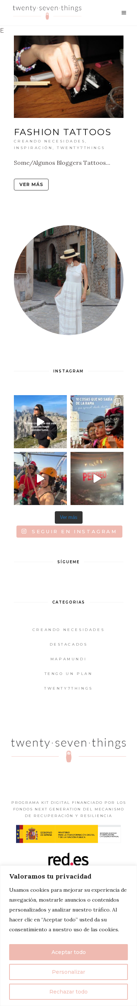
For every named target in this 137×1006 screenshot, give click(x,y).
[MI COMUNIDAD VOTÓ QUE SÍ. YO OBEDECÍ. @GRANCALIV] (40, 478)
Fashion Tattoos (62, 132)
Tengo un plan (69, 673)
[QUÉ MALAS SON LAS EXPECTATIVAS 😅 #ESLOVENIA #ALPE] (40, 421)
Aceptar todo (69, 952)
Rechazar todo (68, 991)
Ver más (31, 184)
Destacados (69, 644)
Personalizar (68, 972)
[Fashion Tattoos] (68, 77)
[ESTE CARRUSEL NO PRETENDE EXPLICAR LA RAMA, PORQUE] (97, 421)
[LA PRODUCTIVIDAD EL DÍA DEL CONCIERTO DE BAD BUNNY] (97, 478)
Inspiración (33, 147)
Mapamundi (68, 659)
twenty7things (81, 147)
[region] (68, 935)
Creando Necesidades (49, 141)
